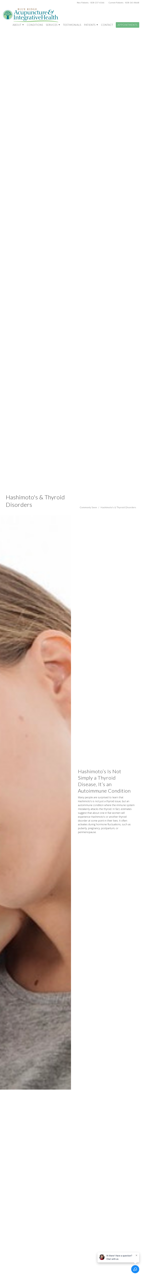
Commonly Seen (88, 507)
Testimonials (72, 24)
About (17, 24)
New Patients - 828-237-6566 (90, 3)
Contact (107, 24)
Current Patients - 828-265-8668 (124, 3)
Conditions (35, 24)
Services (52, 24)
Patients (90, 24)
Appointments (127, 24)
